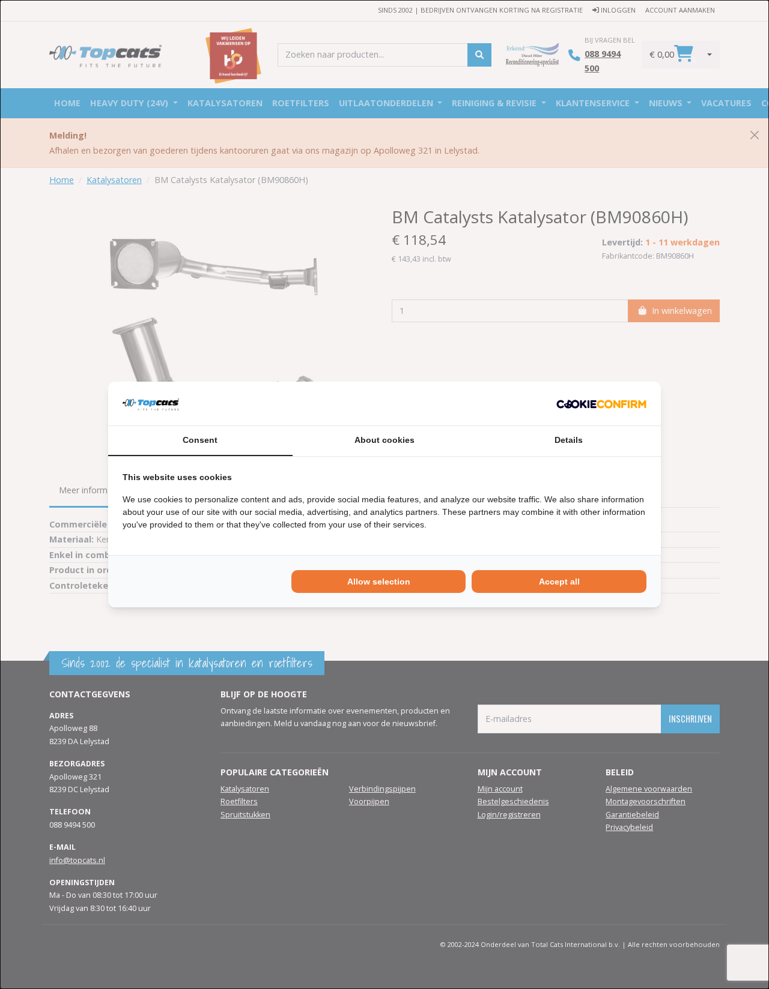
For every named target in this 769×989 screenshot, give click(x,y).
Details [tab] (569, 440)
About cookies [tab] (384, 440)
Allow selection (378, 581)
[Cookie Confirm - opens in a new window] (601, 403)
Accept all (559, 581)
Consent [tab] (200, 440)
